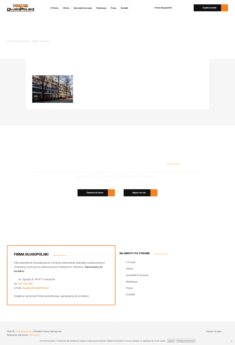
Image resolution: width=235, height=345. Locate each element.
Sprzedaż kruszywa (83, 8)
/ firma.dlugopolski (162, 8)
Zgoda (171, 341)
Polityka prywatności (185, 341)
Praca (113, 8)
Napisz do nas (139, 193)
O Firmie (54, 8)
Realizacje (101, 8)
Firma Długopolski (23, 331)
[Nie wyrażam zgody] (231, 341)
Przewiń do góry (214, 331)
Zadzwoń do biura (94, 193)
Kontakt (124, 8)
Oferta (66, 8)
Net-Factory (34, 335)
